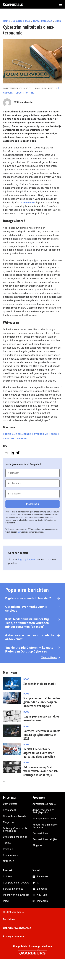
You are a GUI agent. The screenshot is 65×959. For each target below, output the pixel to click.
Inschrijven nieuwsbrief (16, 894)
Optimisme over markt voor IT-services (27, 608)
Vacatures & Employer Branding (44, 826)
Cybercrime (41, 434)
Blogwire (37, 845)
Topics (7, 843)
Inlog (6, 901)
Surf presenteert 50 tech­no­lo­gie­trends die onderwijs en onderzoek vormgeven (41, 702)
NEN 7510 (8, 861)
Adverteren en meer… (44, 803)
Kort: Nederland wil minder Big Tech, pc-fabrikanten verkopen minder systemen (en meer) (27, 623)
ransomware (28, 202)
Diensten (8, 438)
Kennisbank (9, 810)
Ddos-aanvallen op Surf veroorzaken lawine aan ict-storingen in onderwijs (40, 771)
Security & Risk (21, 21)
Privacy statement (13, 936)
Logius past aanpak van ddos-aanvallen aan (41, 718)
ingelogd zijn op (27, 559)
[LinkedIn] (12, 453)
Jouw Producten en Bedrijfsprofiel (43, 811)
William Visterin (23, 102)
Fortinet (30, 93)
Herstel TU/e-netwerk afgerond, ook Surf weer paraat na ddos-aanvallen (39, 753)
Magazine (8, 822)
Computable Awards (14, 816)
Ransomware (10, 855)
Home (6, 21)
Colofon (7, 876)
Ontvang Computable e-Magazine (15, 829)
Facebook (42, 876)
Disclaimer (9, 919)
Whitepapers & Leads (44, 818)
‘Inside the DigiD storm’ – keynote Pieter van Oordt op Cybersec (29, 649)
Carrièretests (10, 803)
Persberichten (40, 833)
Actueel (8, 93)
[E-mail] (6, 453)
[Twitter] (18, 453)
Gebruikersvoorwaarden (17, 928)
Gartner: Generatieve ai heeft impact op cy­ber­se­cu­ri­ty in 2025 (41, 735)
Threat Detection (42, 21)
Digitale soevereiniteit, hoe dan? (28, 598)
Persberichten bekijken (45, 839)
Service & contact (13, 888)
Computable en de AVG (16, 882)
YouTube (42, 894)
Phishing (22, 438)
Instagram (43, 901)
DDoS (58, 21)
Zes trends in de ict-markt (39, 684)
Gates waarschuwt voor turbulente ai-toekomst (29, 637)
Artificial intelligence (17, 434)
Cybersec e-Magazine (15, 836)
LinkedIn (42, 888)
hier (19, 532)
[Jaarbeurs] (32, 952)
